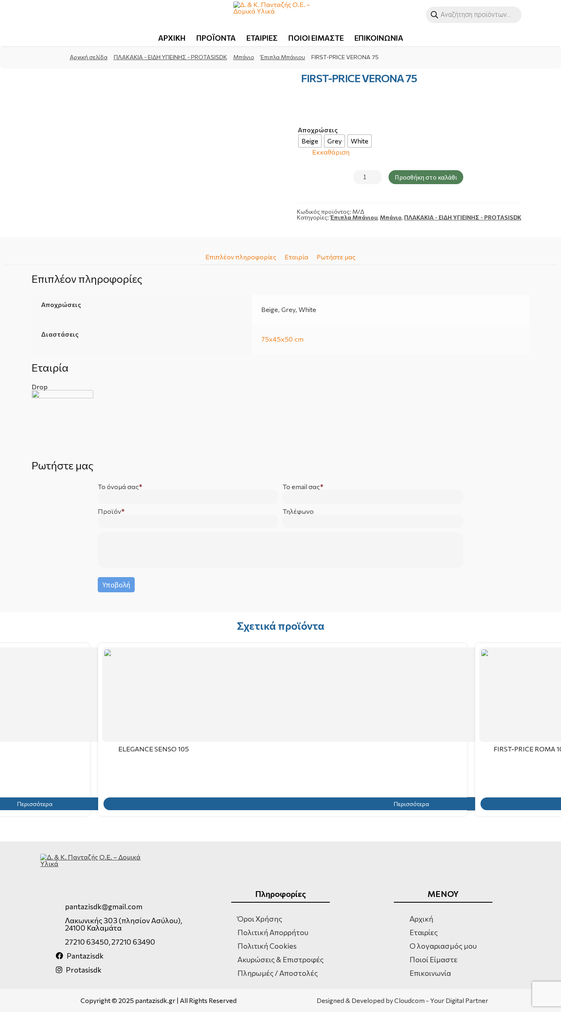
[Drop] (280, 421)
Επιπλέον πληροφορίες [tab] (240, 257)
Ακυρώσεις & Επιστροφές (280, 959)
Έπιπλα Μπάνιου (282, 56)
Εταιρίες (423, 932)
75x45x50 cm (282, 339)
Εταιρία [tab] (296, 257)
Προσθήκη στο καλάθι (426, 177)
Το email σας (301, 486)
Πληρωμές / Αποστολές (277, 972)
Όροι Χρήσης (259, 918)
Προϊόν (109, 511)
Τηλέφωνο (298, 511)
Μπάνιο (243, 56)
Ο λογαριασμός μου (443, 945)
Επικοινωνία (430, 972)
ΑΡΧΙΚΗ (172, 37)
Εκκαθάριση (330, 152)
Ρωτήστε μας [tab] (336, 257)
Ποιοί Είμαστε (433, 959)
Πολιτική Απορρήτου (272, 932)
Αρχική (421, 918)
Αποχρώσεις (318, 130)
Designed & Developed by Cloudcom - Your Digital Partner (402, 1000)
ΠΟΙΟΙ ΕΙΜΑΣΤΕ (316, 37)
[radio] (310, 141)
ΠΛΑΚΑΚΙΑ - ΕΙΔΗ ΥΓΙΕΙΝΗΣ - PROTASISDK (170, 56)
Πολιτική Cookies (267, 945)
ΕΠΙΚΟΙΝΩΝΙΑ (378, 37)
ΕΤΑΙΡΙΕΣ (262, 37)
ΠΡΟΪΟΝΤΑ (216, 37)
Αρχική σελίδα (89, 56)
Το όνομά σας (118, 486)
